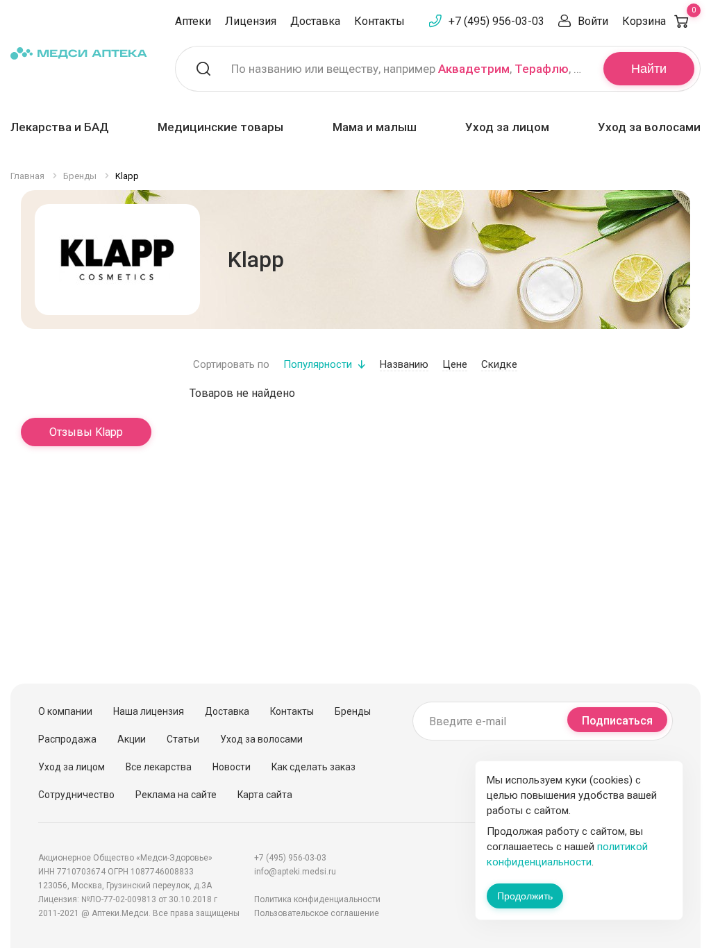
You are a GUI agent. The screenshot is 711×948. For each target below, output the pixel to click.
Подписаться (617, 720)
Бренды (353, 711)
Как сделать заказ (313, 766)
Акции (131, 739)
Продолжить (525, 896)
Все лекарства (159, 766)
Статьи (183, 739)
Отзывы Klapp (86, 432)
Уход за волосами (649, 127)
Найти (649, 69)
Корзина (659, 21)
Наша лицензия (148, 711)
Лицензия (250, 21)
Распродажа (67, 739)
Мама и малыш (375, 127)
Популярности (317, 364)
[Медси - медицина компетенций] (78, 53)
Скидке (499, 364)
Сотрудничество (76, 794)
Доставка (315, 21)
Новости (231, 766)
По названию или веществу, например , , (408, 69)
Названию (404, 364)
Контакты (379, 21)
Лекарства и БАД (59, 127)
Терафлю (542, 69)
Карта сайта (264, 794)
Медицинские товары (220, 127)
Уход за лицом (507, 127)
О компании (65, 711)
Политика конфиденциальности (317, 899)
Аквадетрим (474, 69)
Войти (593, 21)
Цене (454, 364)
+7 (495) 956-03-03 (496, 21)
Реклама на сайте (176, 794)
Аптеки (193, 21)
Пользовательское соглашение (316, 913)
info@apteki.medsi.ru (295, 872)
